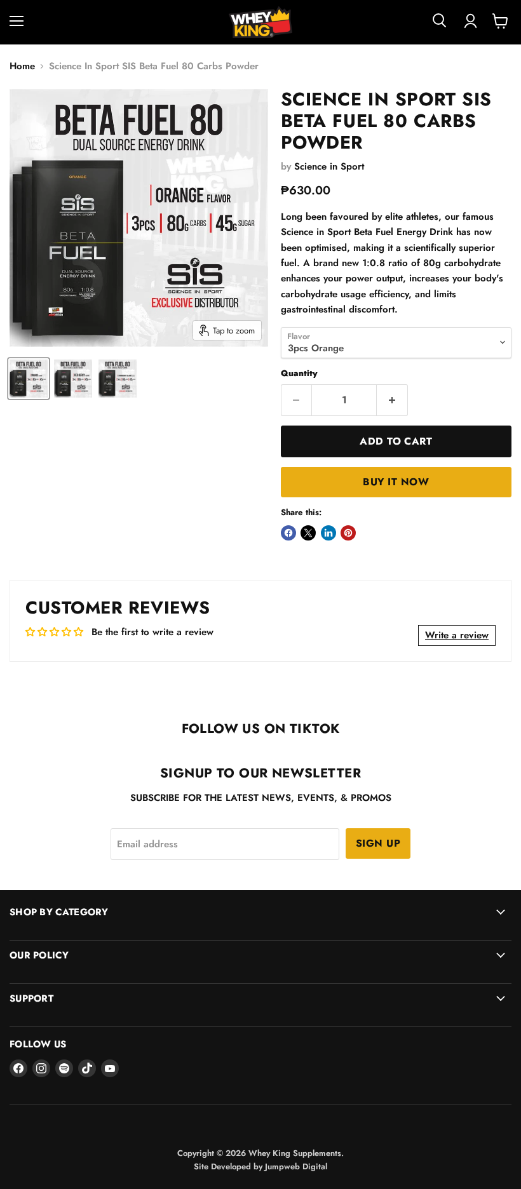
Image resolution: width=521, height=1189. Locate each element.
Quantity (299, 373)
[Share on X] (308, 533)
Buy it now (396, 481)
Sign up (378, 843)
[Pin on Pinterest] (348, 533)
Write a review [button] (457, 635)
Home (22, 66)
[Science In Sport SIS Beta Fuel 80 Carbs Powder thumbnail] (28, 378)
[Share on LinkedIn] (328, 533)
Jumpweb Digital (296, 1166)
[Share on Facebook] (288, 533)
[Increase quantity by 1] (392, 400)
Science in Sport (329, 166)
